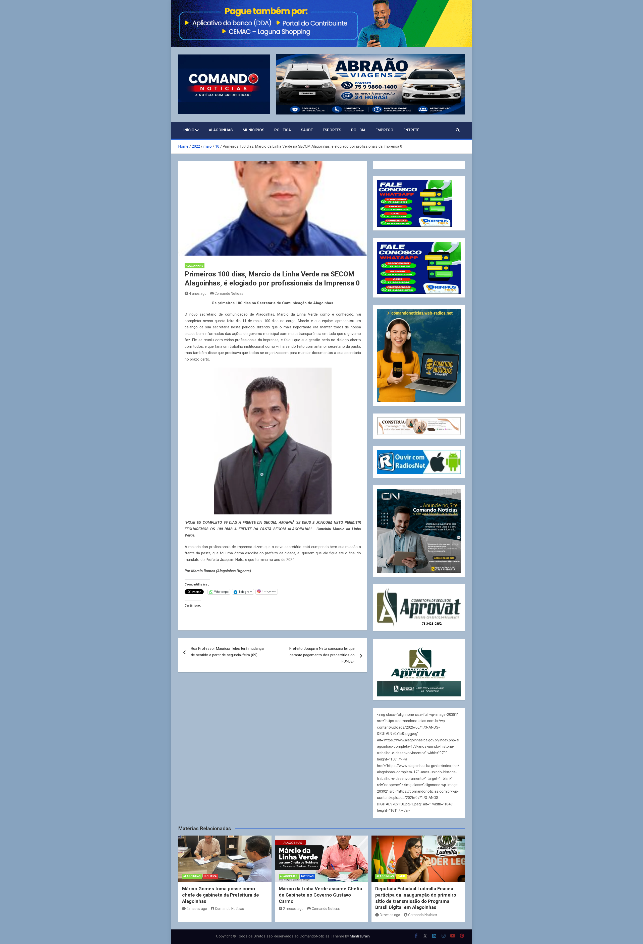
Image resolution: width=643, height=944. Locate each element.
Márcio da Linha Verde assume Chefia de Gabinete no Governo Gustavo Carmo (320, 895)
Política (282, 130)
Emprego (384, 130)
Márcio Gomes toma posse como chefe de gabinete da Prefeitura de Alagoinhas (220, 895)
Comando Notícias (229, 293)
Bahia (402, 876)
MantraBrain (360, 936)
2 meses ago (197, 909)
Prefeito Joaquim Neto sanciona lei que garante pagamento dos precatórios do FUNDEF (322, 655)
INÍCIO (188, 130)
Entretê (411, 130)
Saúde (307, 130)
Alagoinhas (221, 130)
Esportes (332, 130)
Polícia (358, 130)
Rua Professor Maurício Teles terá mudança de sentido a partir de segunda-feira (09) (227, 651)
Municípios (253, 130)
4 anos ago (197, 293)
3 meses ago (390, 915)
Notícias (307, 876)
